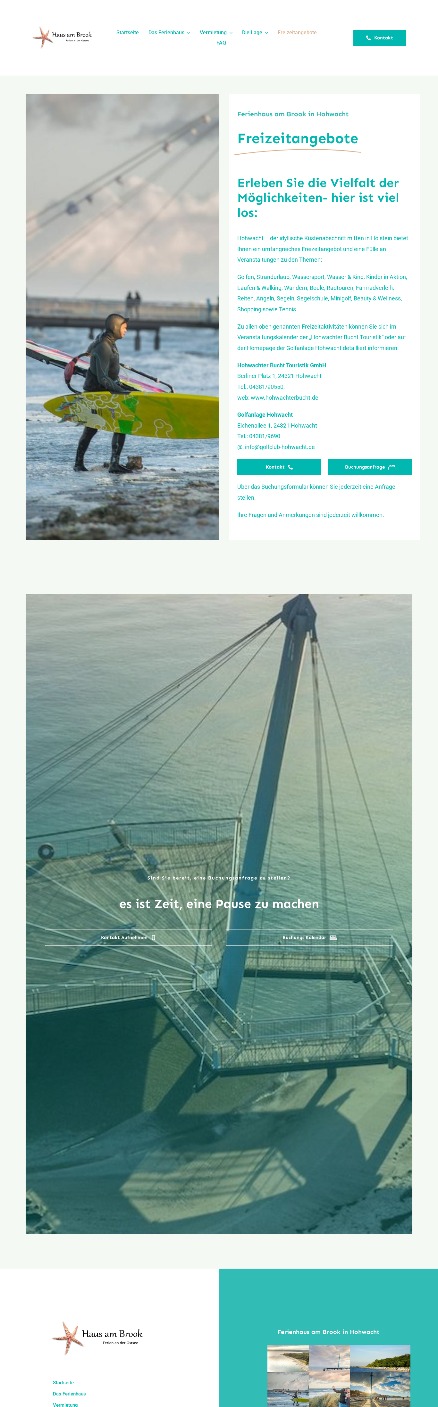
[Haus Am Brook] (63, 28)
